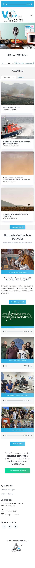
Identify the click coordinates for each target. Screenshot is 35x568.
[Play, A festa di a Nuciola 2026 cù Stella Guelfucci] (3, 400)
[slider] (16, 4)
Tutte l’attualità (17, 227)
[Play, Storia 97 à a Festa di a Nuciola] (3, 366)
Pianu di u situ (8, 494)
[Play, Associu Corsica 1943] (3, 435)
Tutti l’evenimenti (17, 302)
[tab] (8, 77)
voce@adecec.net (12, 515)
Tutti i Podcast (17, 444)
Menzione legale (9, 490)
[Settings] (31, 4)
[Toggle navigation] (32, 15)
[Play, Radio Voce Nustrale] (3, 4)
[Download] (31, 331)
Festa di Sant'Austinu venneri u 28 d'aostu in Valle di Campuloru (17, 279)
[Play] (3, 331)
